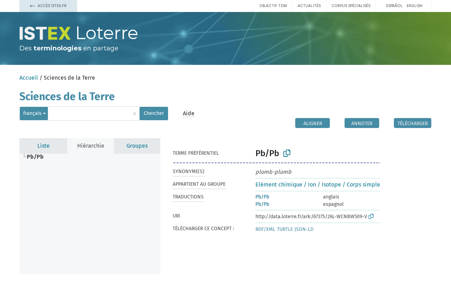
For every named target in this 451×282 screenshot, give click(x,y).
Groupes (137, 145)
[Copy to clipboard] (286, 153)
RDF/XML (265, 229)
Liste (43, 145)
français (32, 113)
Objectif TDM (273, 6)
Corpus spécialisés (351, 6)
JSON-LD (304, 229)
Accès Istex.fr (52, 6)
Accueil (28, 77)
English (414, 6)
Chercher (154, 113)
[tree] (89, 214)
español (394, 6)
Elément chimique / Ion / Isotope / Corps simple (317, 184)
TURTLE (285, 229)
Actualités (309, 6)
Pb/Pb (262, 197)
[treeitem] (38, 157)
